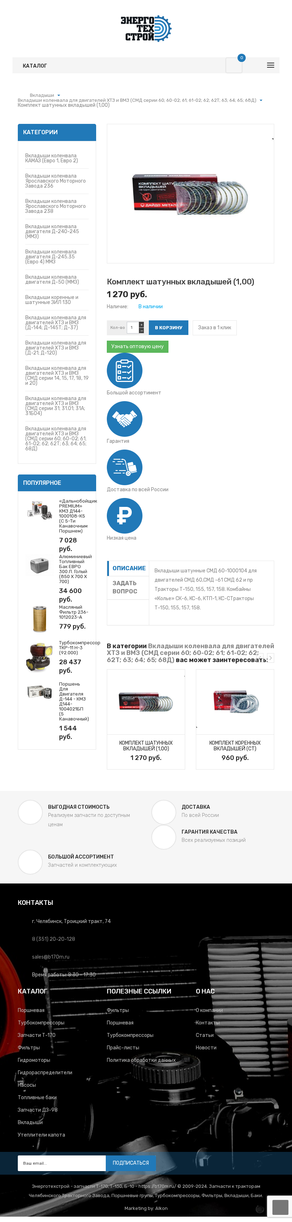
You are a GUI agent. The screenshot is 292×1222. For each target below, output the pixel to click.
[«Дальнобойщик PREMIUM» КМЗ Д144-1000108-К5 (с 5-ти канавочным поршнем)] (39, 510)
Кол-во (117, 327)
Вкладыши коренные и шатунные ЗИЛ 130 (51, 299)
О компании (209, 1010)
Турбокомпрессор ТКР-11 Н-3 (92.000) (79, 647)
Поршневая (31, 1010)
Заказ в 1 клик (214, 328)
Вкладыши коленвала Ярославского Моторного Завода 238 (55, 206)
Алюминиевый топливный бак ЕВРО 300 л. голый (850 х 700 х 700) (75, 569)
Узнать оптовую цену (137, 346)
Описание (129, 568)
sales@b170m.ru (50, 957)
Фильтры (29, 1048)
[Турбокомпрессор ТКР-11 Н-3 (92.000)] (39, 657)
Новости (206, 1048)
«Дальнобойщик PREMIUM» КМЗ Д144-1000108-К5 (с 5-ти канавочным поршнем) (78, 516)
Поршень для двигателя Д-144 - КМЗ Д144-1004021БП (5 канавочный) (74, 701)
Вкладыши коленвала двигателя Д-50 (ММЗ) (52, 279)
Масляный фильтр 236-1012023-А (73, 612)
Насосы (27, 1085)
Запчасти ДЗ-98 (38, 1110)
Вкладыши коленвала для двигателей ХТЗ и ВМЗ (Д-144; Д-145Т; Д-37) (55, 323)
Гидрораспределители (45, 1073)
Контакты (208, 1023)
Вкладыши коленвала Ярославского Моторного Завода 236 (55, 181)
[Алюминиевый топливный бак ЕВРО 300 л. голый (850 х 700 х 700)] (39, 565)
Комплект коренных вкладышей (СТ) (235, 746)
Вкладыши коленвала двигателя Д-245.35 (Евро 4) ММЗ (51, 257)
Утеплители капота (41, 1135)
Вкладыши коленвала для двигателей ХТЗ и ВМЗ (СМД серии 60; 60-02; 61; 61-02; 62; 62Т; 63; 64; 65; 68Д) (56, 439)
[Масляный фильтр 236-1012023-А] (39, 619)
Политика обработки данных (141, 1060)
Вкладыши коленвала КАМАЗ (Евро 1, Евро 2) (51, 158)
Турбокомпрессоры (41, 1023)
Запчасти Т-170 (37, 1035)
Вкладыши (30, 1122)
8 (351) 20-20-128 (53, 939)
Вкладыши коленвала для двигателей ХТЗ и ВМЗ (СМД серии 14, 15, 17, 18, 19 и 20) (57, 375)
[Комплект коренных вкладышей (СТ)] (235, 702)
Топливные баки (37, 1098)
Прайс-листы (123, 1048)
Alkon (161, 1208)
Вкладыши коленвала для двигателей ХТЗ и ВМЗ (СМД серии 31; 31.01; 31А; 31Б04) (55, 405)
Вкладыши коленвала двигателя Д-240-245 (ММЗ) (52, 232)
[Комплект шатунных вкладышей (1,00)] (146, 702)
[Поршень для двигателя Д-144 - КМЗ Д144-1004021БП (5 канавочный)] (39, 692)
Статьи (205, 1035)
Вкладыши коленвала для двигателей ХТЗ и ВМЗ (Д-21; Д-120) (55, 348)
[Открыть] (59, 96)
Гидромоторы (34, 1060)
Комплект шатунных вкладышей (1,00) (146, 746)
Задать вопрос (125, 587)
